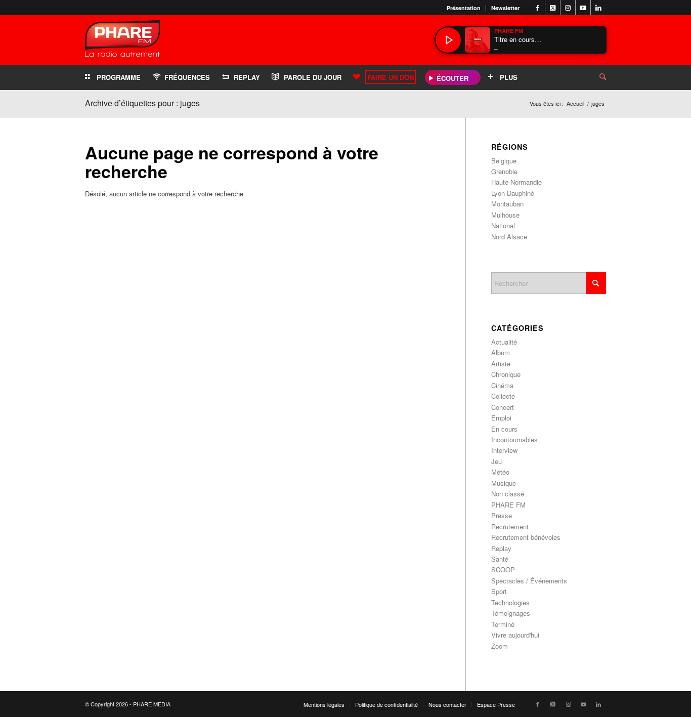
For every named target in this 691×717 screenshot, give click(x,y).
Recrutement (510, 526)
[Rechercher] (595, 77)
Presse (501, 515)
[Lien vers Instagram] (567, 7)
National (503, 225)
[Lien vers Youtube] (583, 7)
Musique (503, 483)
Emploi (501, 418)
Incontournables (514, 439)
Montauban (507, 203)
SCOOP (503, 569)
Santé (499, 559)
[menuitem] (464, 8)
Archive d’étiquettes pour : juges (142, 103)
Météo (500, 472)
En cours (504, 429)
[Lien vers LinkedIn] (598, 7)
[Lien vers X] (552, 7)
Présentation (464, 8)
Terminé (502, 624)
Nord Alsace (509, 236)
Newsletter (505, 8)
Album (500, 352)
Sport (499, 591)
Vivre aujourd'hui (515, 635)
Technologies (510, 602)
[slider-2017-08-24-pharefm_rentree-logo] (122, 41)
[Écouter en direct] (448, 40)
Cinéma (502, 385)
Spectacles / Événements (529, 580)
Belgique (503, 160)
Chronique (506, 374)
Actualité (504, 342)
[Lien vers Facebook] (537, 7)
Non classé (507, 493)
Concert (502, 407)
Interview (504, 450)
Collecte (503, 396)
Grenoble (504, 171)
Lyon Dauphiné (512, 193)
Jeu (496, 461)
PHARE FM (508, 505)
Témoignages (510, 613)
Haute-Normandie (516, 182)
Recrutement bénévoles (525, 537)
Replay (501, 548)
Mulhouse (505, 215)
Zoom (499, 646)
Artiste (500, 363)
